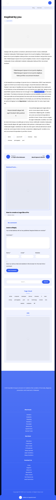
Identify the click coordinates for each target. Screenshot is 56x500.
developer (24, 296)
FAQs (28, 465)
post (23, 140)
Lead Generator (28, 479)
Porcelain (29, 424)
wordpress (29, 303)
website (22, 303)
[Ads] (28, 339)
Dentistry (29, 422)
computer (17, 296)
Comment (9, 235)
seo (28, 299)
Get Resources (29, 477)
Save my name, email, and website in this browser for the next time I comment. (25, 265)
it (41, 296)
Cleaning (28, 419)
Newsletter (29, 472)
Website (37, 253)
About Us (29, 470)
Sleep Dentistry (28, 455)
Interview (30, 136)
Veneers (28, 415)
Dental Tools (29, 431)
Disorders (29, 441)
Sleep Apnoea (29, 450)
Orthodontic (28, 448)
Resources (29, 426)
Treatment (29, 443)
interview (10, 140)
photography (17, 140)
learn (45, 296)
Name (8, 253)
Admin (9, 136)
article (10, 296)
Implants (28, 417)
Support (29, 468)
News (35, 136)
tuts (46, 299)
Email (23, 253)
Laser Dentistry (29, 453)
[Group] (7, 3)
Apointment (28, 429)
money (10, 299)
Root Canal (29, 446)
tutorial (41, 299)
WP (34, 303)
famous (30, 296)
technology (34, 299)
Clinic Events (29, 475)
